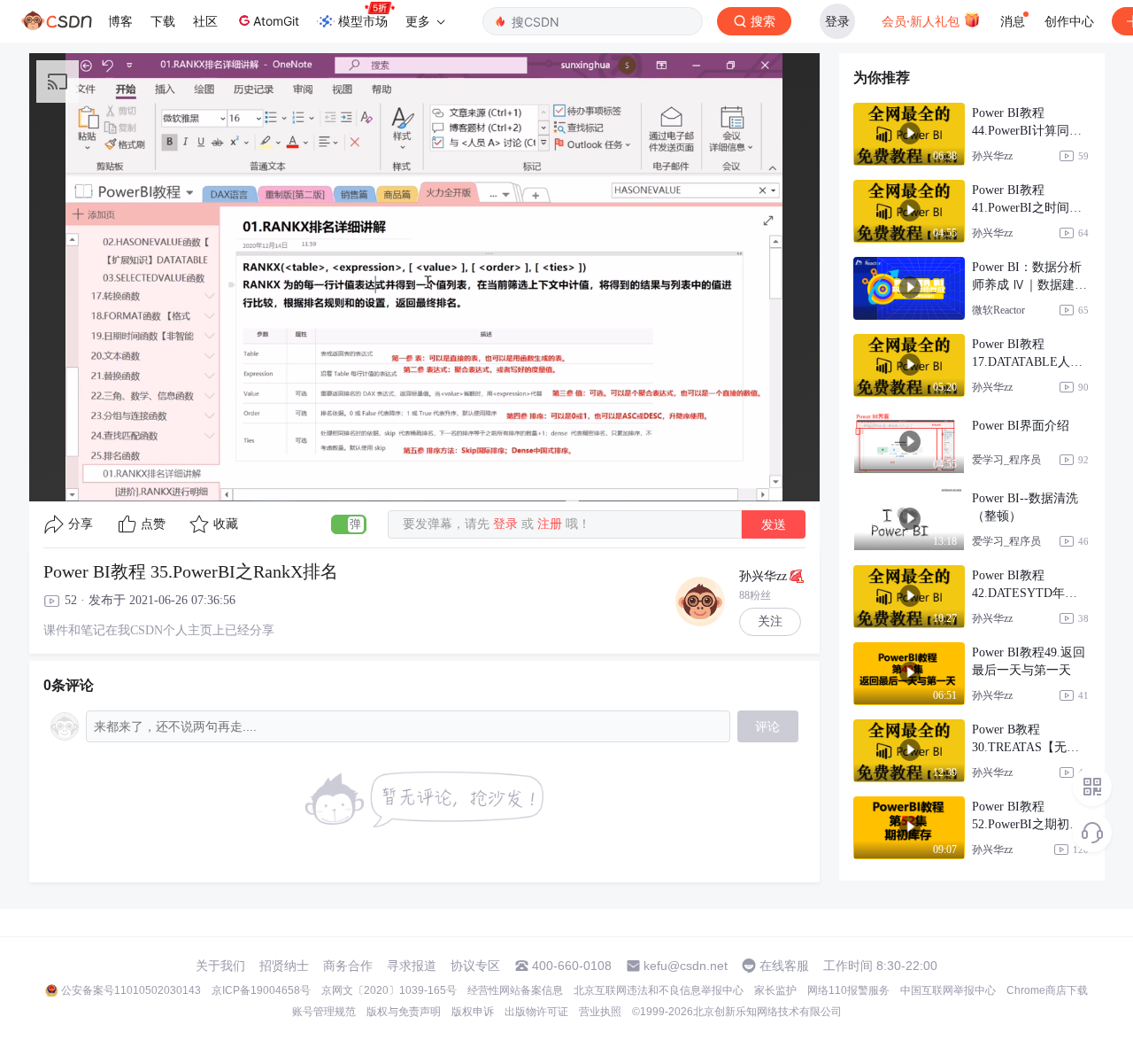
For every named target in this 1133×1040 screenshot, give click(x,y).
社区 (205, 20)
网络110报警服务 (848, 990)
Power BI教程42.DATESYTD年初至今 (1024, 585)
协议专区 (475, 966)
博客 (120, 20)
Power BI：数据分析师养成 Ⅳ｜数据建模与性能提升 (1029, 277)
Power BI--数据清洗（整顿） (1025, 507)
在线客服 (784, 966)
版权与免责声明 (403, 1011)
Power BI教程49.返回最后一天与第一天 (1028, 661)
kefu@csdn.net (686, 966)
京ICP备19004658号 (261, 990)
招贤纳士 (284, 966)
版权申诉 (472, 1011)
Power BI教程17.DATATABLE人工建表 (1027, 354)
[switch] (348, 524)
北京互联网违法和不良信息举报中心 (659, 990)
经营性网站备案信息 (515, 990)
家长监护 (775, 990)
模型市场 (363, 20)
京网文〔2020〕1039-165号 (389, 990)
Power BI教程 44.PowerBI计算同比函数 (1027, 123)
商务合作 (348, 966)
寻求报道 (411, 966)
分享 (80, 524)
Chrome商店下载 (1047, 990)
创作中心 (1069, 20)
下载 (162, 20)
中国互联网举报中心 (948, 990)
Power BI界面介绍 (1020, 425)
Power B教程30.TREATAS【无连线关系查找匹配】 (1025, 740)
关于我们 (220, 966)
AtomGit (276, 20)
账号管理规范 (324, 1011)
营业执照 (600, 1011)
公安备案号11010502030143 (131, 990)
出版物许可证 (536, 1011)
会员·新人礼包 (922, 20)
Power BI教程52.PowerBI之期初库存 (1027, 817)
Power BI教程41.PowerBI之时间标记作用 (1027, 200)
